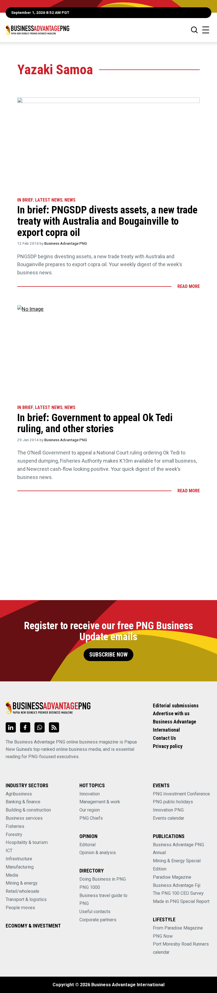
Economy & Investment (33, 926)
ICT (9, 850)
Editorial (87, 844)
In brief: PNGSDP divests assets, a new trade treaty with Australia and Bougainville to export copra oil (107, 221)
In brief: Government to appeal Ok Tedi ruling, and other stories (95, 423)
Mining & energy (22, 883)
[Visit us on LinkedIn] (11, 727)
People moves (20, 907)
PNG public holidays (173, 801)
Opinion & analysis (97, 852)
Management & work (99, 801)
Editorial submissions (176, 705)
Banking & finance (23, 801)
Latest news (48, 200)
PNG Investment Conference (181, 794)
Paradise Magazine (172, 877)
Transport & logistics (26, 899)
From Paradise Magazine (178, 928)
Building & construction (28, 810)
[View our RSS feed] (54, 727)
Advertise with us (171, 713)
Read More (188, 286)
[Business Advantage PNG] (37, 29)
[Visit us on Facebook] (25, 727)
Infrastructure (19, 858)
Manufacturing (20, 867)
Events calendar (168, 818)
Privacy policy (168, 746)
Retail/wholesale (22, 891)
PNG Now (163, 936)
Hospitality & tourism (27, 842)
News (69, 200)
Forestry (14, 834)
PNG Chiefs (91, 818)
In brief (25, 200)
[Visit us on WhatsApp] (39, 727)
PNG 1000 (89, 887)
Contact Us (164, 738)
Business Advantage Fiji (176, 885)
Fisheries (15, 826)
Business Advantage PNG (65, 243)
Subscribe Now (108, 654)
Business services (24, 818)
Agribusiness (19, 794)
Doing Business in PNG (102, 879)
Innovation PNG (168, 810)
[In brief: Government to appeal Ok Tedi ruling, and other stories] (108, 352)
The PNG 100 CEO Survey (178, 893)
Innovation (89, 794)
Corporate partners (97, 919)
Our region (89, 810)
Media (12, 875)
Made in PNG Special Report (181, 901)
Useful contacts (94, 911)
